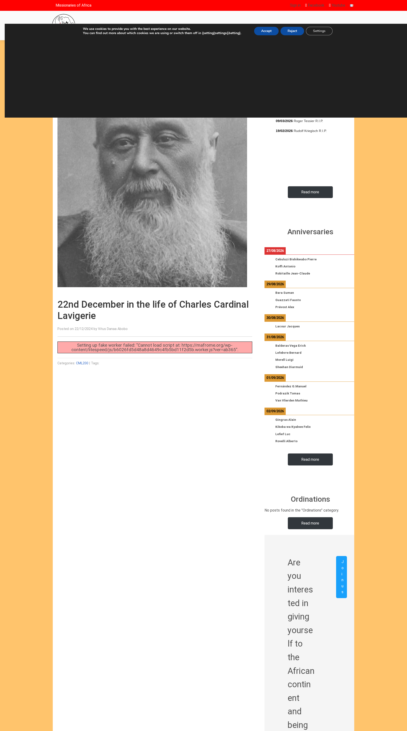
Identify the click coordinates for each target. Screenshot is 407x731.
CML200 (82, 363)
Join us (343, 577)
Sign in (295, 5)
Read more (310, 192)
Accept (266, 31)
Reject (292, 31)
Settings (319, 31)
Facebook (315, 5)
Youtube (338, 5)
